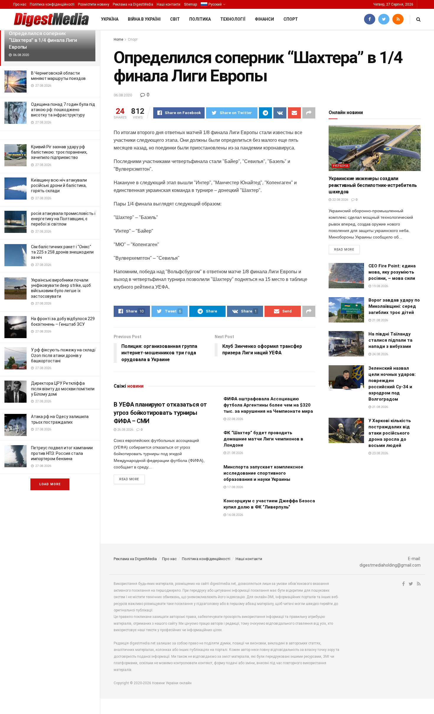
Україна (109, 19)
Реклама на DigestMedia (133, 4)
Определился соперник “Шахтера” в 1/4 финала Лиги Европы (43, 40)
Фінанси (264, 19)
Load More (50, 484)
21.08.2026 (234, 453)
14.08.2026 (234, 515)
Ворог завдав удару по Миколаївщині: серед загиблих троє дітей (394, 306)
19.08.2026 (379, 286)
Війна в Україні (144, 19)
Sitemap (190, 4)
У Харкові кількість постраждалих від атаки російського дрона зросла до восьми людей (389, 433)
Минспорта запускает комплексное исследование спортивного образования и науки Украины (263, 473)
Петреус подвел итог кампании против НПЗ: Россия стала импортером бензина (62, 453)
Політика (200, 19)
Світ (175, 19)
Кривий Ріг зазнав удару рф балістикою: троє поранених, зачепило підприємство (59, 152)
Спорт (290, 19)
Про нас (19, 4)
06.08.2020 (123, 95)
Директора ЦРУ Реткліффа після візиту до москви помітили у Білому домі (62, 388)
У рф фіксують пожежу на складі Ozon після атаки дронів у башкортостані (63, 355)
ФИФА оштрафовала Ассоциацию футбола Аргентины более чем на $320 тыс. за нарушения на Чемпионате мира (268, 405)
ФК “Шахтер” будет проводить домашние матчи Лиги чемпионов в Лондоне (263, 439)
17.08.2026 (234, 487)
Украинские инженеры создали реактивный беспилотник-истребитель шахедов (373, 185)
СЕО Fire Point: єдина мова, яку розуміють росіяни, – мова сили (392, 272)
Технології (232, 19)
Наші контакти (168, 4)
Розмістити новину (93, 4)
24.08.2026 (379, 354)
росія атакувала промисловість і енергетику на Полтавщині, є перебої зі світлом (63, 218)
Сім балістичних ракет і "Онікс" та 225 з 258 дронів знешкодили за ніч (62, 252)
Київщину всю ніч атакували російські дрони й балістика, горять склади (59, 185)
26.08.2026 (124, 430)
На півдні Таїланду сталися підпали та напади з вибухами (390, 340)
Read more (129, 479)
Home (118, 39)
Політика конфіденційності (52, 4)
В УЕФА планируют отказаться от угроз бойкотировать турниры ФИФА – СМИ (160, 413)
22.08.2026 (234, 419)
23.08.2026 (379, 453)
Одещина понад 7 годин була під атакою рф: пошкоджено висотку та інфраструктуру (63, 109)
